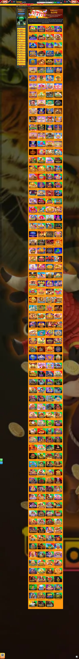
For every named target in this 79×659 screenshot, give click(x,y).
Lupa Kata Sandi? (58, 0)
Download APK (42, 0)
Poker (39, 4)
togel (42, 4)
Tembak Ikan (54, 4)
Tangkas (49, 4)
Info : (17, 6)
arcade (35, 4)
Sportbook (21, 4)
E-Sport (25, 4)
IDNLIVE (32, 4)
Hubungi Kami (53, 0)
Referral (57, 4)
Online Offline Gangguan (21, 66)
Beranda (17, 4)
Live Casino (46, 4)
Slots (29, 4)
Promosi (61, 4)
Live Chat (47, 0)
